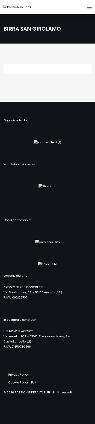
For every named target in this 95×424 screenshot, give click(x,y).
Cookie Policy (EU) (22, 382)
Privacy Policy (18, 374)
